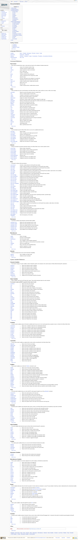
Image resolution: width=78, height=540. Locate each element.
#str (11, 286)
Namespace (29, 53)
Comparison (26, 56)
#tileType (12, 504)
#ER (11, 317)
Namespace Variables (25, 534)
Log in (76, 0)
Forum (2, 23)
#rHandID (12, 446)
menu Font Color (13, 177)
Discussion (15, 1)
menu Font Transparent (14, 183)
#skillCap (12, 409)
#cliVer (11, 427)
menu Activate (13, 165)
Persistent (33, 53)
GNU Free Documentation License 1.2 (40, 537)
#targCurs (12, 419)
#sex (11, 285)
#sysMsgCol (12, 418)
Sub (23, 57)
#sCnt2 (11, 469)
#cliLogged (12, 437)
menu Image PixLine (14, 198)
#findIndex (12, 384)
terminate (12, 121)
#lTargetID (12, 346)
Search (1, 27)
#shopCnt (12, 394)
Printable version (4, 36)
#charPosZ (12, 268)
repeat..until (12, 81)
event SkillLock (13, 138)
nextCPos (12, 110)
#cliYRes (12, 433)
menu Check (12, 167)
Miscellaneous (40, 532)
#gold (11, 307)
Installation (15, 44)
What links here (4, 33)
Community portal (4, 12)
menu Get (12, 184)
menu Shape (12, 205)
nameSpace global (13, 223)
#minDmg (12, 304)
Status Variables (50, 532)
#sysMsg (12, 416)
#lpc (11, 497)
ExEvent (27, 532)
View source (21, 1)
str (10, 246)
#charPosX (12, 265)
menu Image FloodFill (14, 194)
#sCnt (11, 468)
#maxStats (12, 299)
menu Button (12, 166)
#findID (11, 367)
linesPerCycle (12, 239)
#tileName (12, 508)
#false (11, 518)
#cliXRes (12, 432)
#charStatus (12, 271)
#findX (11, 370)
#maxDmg (12, 306)
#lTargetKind (12, 352)
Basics (21, 53)
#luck (11, 300)
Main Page (3, 11)
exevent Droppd (13, 151)
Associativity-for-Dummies (47, 56)
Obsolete (45, 532)
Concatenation (34, 56)
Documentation (32, 534)
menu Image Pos (13, 200)
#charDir (11, 269)
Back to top (13, 126)
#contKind (12, 332)
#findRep (12, 381)
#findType (12, 369)
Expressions (12, 54)
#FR (11, 313)
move (11, 107)
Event (24, 532)
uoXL (11, 123)
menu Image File (13, 193)
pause (11, 79)
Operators (12, 56)
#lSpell (11, 360)
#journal (11, 412)
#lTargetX (12, 348)
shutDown (12, 243)
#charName (12, 283)
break (11, 67)
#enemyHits (12, 447)
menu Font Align (13, 174)
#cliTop (11, 436)
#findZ (11, 373)
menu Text (12, 208)
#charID (11, 272)
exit (11, 71)
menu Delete (12, 172)
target (11, 120)
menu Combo (12, 170)
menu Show (12, 207)
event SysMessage (13, 141)
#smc (11, 519)
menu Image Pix (13, 197)
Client (21, 532)
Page (11, 1)
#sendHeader (12, 490)
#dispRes (12, 476)
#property (12, 493)
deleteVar (12, 254)
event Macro (12, 134)
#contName (12, 337)
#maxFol (12, 310)
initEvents (12, 255)
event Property (13, 137)
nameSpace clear (13, 225)
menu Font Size (13, 180)
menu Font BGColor (13, 176)
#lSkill (11, 359)
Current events (4, 13)
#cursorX (12, 472)
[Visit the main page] (4, 4)
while (11, 85)
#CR (11, 314)
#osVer (11, 479)
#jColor (11, 415)
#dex (11, 290)
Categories (12, 532)
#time (11, 465)
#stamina (12, 292)
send (11, 241)
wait (11, 124)
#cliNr (11, 430)
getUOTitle (12, 102)
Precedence (40, 56)
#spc (11, 521)
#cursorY (12, 473)
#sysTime (12, 466)
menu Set (12, 204)
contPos (11, 96)
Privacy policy (58, 537)
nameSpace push (13, 226)
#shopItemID (12, 397)
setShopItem (12, 114)
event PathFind (13, 135)
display (11, 236)
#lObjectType (12, 345)
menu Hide (12, 187)
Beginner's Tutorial (16, 47)
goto (11, 75)
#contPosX (12, 330)
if (10, 78)
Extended (71, 532)
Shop (68, 532)
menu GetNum (13, 186)
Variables (12, 53)
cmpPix (11, 95)
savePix (11, 113)
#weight (11, 302)
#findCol (11, 383)
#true (11, 522)
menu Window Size (13, 211)
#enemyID (12, 448)
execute (11, 237)
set (11, 240)
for (10, 72)
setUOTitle (12, 116)
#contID (11, 334)
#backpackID (12, 275)
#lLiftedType (12, 356)
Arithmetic (21, 56)
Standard (24, 53)
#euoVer (11, 480)
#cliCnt (11, 429)
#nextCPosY (12, 327)
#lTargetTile (12, 353)
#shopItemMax (13, 401)
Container (56, 532)
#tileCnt (11, 507)
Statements (27, 54)
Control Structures (13, 57)
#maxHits (12, 289)
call (11, 68)
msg (11, 109)
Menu (31, 532)
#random (12, 475)
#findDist (12, 374)
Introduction (15, 46)
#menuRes (12, 489)
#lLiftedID (12, 355)
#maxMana (12, 297)
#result (11, 494)
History (26, 1)
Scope (41, 53)
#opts (11, 496)
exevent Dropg (13, 152)
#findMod (12, 380)
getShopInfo (12, 100)
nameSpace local (13, 222)
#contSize (12, 328)
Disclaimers (68, 537)
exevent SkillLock (13, 156)
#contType (12, 335)
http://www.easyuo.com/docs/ (34, 528)
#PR (11, 316)
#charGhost (12, 273)
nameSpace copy (13, 229)
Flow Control (17, 532)
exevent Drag (12, 148)
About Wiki (63, 537)
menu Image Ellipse (13, 191)
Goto (21, 57)
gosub (11, 74)
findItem (11, 99)
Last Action (60, 532)
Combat (18, 534)
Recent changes (4, 14)
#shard (11, 462)
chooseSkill (12, 92)
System (37, 53)
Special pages (4, 35)
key (11, 106)
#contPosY (12, 331)
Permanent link (4, 37)
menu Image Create (13, 190)
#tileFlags (12, 510)
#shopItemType (13, 395)
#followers (12, 309)
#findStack (12, 377)
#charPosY (12, 266)
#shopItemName (13, 398)
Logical (30, 56)
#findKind (12, 376)
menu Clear (12, 169)
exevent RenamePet (14, 155)
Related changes (4, 34)
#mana (11, 296)
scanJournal (12, 117)
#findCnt (11, 386)
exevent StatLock (13, 158)
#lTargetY (12, 349)
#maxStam (12, 293)
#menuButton (12, 487)
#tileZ (11, 505)
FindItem (64, 532)
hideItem (12, 103)
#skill (11, 408)
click (11, 93)
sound (11, 244)
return (11, 82)
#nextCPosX (12, 325)
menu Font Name (13, 179)
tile (11, 247)
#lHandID (12, 444)
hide (18, 6)
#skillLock (12, 411)
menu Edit (12, 173)
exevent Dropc (13, 149)
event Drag (12, 131)
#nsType (11, 455)
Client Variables (14, 534)
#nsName (12, 454)
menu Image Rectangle (14, 201)
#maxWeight (12, 303)
